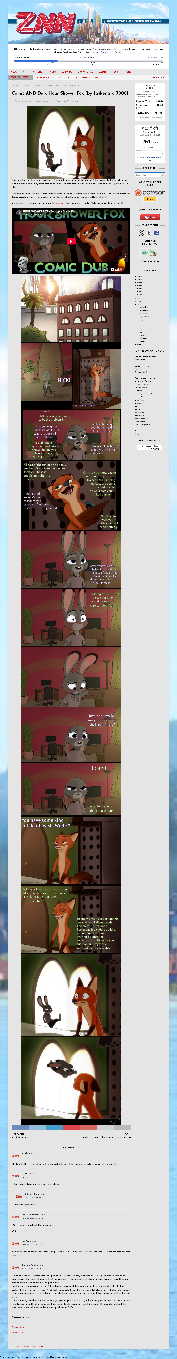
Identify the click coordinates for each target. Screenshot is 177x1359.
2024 (139, 283)
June (141, 326)
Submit (117, 72)
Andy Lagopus (42, 101)
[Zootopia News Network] (88, 43)
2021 (139, 292)
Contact (15, 1338)
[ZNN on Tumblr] (148, 235)
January (142, 341)
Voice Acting (72, 101)
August (142, 320)
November (144, 310)
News (14, 72)
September (144, 317)
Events (102, 72)
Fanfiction (38, 72)
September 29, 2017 (23, 101)
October (143, 314)
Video (53, 72)
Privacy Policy (17, 1333)
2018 (139, 301)
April (141, 332)
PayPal (104, 52)
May (141, 329)
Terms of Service (18, 1327)
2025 (139, 279)
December (143, 307)
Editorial (67, 72)
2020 (139, 295)
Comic (58, 101)
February (143, 338)
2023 (139, 286)
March (142, 335)
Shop (130, 72)
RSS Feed (153, 262)
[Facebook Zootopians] (149, 254)
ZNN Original (85, 72)
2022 (139, 289)
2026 (139, 276)
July (141, 323)
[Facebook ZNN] (156, 235)
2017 (140, 304)
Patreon (117, 52)
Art (24, 72)
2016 (139, 345)
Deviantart (57, 203)
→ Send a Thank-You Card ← (150, 159)
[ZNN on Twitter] (141, 235)
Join (152, 217)
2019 (139, 298)
